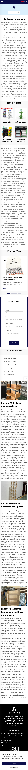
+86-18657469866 (8, 740)
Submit (14, 343)
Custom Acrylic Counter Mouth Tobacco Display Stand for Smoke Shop (7, 122)
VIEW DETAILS (7, 113)
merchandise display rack (10, 364)
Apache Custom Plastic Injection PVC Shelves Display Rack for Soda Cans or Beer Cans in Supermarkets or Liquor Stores (21, 122)
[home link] (14, 7)
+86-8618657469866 (8, 745)
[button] (8, 293)
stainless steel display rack (10, 358)
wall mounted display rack (10, 374)
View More (5, 288)
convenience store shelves (10, 361)
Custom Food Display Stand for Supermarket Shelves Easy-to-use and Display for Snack (7, 140)
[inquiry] (26, 379)
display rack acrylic (8, 368)
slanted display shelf (9, 371)
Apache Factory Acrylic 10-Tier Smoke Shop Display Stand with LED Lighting (21, 140)
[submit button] (18, 12)
